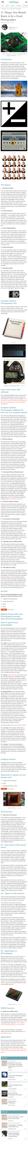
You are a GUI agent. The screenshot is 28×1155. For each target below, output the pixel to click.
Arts (2, 5)
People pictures (12, 675)
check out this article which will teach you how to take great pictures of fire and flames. (13, 1050)
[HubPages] (14, 2)
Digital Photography (14, 1115)
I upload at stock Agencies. (10, 598)
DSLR (4, 783)
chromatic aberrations (17, 725)
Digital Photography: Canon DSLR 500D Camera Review (14, 1134)
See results (10, 609)
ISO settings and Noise (16, 499)
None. (4, 606)
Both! (4, 604)
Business (19, 5)
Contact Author (12, 29)
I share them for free (8, 601)
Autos (7, 5)
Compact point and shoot (9, 780)
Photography (12, 1061)
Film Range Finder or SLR (10, 786)
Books (12, 5)
